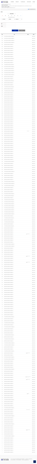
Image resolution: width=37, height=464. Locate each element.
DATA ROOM (29, 1)
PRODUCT (17, 1)
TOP (34, 461)
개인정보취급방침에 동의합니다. (32, 9)
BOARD (34, 1)
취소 (21, 30)
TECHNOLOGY (23, 1)
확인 (15, 30)
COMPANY (12, 1)
